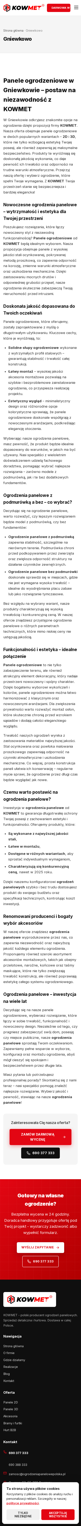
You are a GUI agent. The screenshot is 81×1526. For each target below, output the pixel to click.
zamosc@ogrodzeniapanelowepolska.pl (37, 1474)
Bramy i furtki (12, 1423)
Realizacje (10, 1367)
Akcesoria (10, 1416)
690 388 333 (18, 1465)
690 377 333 (43, 1153)
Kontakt (8, 1381)
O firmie (9, 1353)
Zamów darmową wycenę (38, 1137)
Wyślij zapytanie (37, 1247)
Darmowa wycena (61, 7)
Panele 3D (10, 1409)
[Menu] (75, 8)
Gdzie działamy (14, 1360)
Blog (6, 1374)
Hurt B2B (9, 1430)
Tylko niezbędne (23, 1514)
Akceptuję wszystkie (58, 1514)
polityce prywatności (22, 1503)
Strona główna (13, 30)
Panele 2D (10, 1402)
